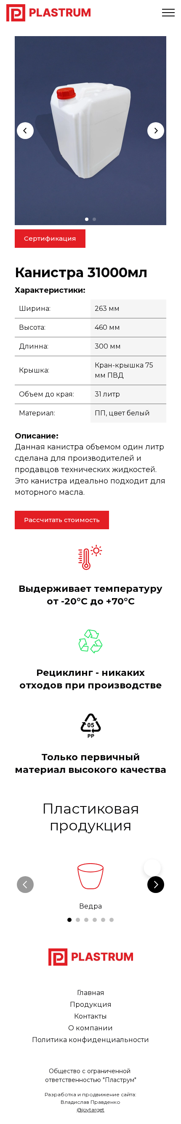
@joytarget (90, 1109)
